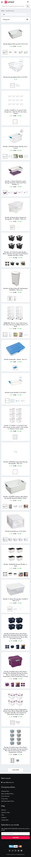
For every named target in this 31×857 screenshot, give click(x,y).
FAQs (2, 815)
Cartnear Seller (5, 820)
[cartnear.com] (9, 2)
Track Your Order (5, 812)
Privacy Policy (4, 798)
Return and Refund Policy (7, 793)
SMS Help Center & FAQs (7, 801)
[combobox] (15, 14)
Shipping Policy (5, 791)
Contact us (3, 817)
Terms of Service (5, 796)
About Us (3, 810)
